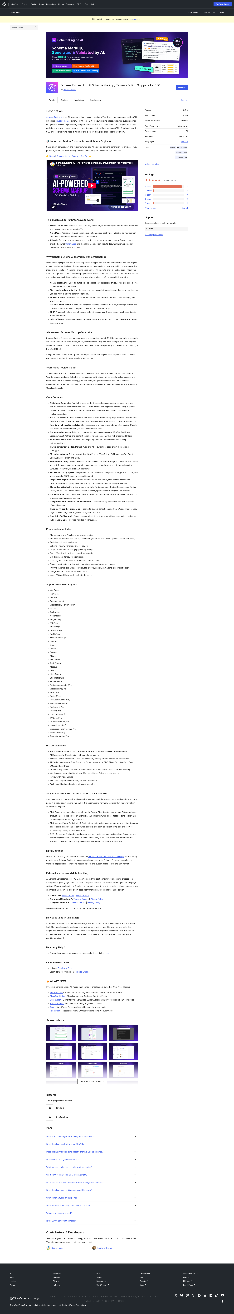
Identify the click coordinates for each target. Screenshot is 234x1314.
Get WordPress (222, 4)
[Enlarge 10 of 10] (135, 1084)
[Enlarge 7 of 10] (72, 1065)
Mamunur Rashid (104, 1248)
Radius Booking (57, 1003)
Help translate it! (135, 19)
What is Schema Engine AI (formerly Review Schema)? (70, 1136)
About (12, 1273)
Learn (99, 1273)
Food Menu (55, 1011)
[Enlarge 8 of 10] (103, 1065)
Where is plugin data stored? (59, 1213)
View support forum (154, 234)
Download (181, 87)
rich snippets (182, 147)
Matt (186, 1277)
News (12, 1277)
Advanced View (152, 164)
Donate (144, 1281)
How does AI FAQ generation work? (62, 1159)
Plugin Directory (16, 12)
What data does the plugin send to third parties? (68, 1205)
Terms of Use (68, 895)
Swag (143, 1285)
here (107, 953)
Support (184, 100)
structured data (62, 121)
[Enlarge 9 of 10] (135, 1065)
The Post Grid (56, 992)
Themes (56, 1277)
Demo (52, 156)
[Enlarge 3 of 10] (135, 1028)
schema (179, 152)
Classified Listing (57, 996)
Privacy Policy (82, 895)
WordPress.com (190, 1273)
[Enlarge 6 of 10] (135, 1046)
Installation (79, 100)
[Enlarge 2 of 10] (103, 1028)
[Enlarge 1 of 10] (72, 1028)
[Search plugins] (35, 27)
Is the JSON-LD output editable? (61, 1221)
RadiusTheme (69, 89)
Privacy (13, 1285)
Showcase (57, 1273)
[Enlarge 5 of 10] (103, 1046)
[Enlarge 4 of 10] (72, 1046)
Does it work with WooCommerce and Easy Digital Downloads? (75, 1182)
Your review (150, 208)
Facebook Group (65, 968)
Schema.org (70, 244)
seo (185, 152)
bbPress (187, 1281)
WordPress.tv (103, 1285)
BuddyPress (189, 1285)
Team (52, 1007)
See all (185, 208)
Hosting (13, 1281)
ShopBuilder (55, 1000)
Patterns (56, 1285)
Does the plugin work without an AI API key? (66, 1144)
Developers (101, 1281)
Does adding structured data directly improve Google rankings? (74, 1152)
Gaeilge (36, 1299)
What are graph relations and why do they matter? (69, 1167)
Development (95, 100)
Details (52, 100)
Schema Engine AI (54, 117)
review (172, 147)
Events (142, 1277)
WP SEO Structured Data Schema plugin (106, 856)
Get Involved (145, 1273)
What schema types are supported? (62, 1198)
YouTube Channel (82, 972)
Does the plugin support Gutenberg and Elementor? (69, 1190)
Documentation (63, 156)
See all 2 (184, 142)
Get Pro (84, 156)
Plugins (56, 1281)
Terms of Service (81, 899)
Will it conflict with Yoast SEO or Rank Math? (66, 1175)
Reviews (64, 100)
